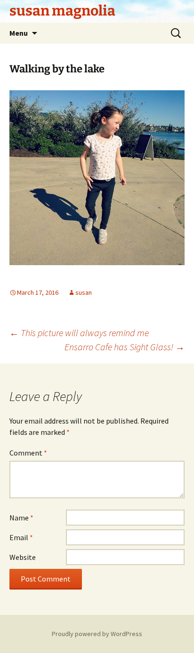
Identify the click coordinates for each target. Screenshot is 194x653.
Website (22, 557)
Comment (28, 452)
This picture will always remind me (79, 332)
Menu (18, 33)
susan (83, 292)
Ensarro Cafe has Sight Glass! (125, 347)
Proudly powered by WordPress (97, 633)
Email (21, 537)
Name (21, 517)
